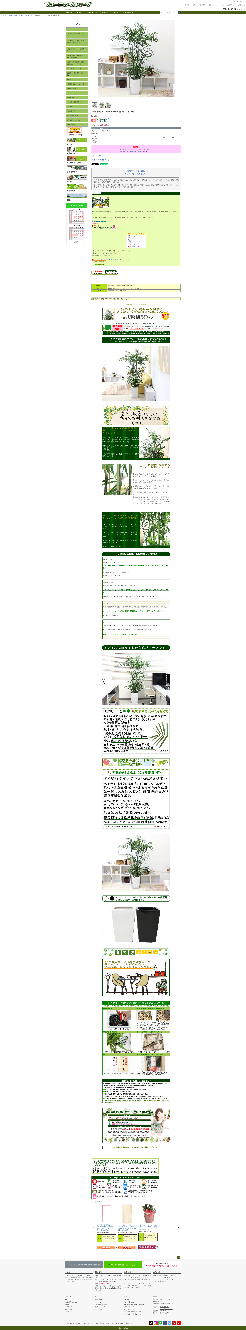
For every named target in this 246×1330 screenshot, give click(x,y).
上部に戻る (129, 1323)
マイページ (180, 5)
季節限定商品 (71, 97)
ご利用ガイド (210, 5)
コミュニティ (69, 1311)
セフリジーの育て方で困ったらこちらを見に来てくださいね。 (112, 259)
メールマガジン (220, 5)
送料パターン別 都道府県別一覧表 (134, 1304)
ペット (69, 93)
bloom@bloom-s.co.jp (166, 1309)
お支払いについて (129, 1307)
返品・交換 (127, 1272)
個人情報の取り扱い (117, 1323)
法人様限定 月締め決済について (133, 1311)
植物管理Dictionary (231, 5)
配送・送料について (130, 1302)
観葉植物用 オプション (74, 68)
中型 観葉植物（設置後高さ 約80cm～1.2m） (75, 56)
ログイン (172, 5)
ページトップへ (178, 1257)
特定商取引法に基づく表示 (101, 1323)
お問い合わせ (241, 5)
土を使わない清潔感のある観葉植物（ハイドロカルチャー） (75, 42)
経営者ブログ (69, 1304)
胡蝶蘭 (69, 79)
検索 (179, 12)
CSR (66, 1299)
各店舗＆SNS (69, 1307)
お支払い (68, 1272)
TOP (68, 29)
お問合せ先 (156, 1272)
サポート (127, 1296)
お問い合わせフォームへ (170, 1275)
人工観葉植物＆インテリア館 (75, 84)
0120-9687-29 (167, 1277)
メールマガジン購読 (101, 1304)
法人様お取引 (129, 12)
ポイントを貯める (100, 1309)
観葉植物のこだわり (73, 115)
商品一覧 (69, 12)
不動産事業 (68, 1309)
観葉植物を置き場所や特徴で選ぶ (75, 74)
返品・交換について (130, 1309)
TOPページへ (3, 15)
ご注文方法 (70, 106)
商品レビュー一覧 (100, 1307)
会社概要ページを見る (190, 5)
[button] (93, 1227)
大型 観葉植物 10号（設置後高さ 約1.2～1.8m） (21, 15)
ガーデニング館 (71, 88)
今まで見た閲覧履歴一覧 (74, 102)
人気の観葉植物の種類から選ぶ (75, 35)
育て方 (81, 12)
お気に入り (93, 12)
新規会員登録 (201, 5)
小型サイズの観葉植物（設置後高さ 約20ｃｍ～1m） (75, 63)
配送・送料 (98, 1272)
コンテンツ (69, 1296)
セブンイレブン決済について (132, 1314)
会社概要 (156, 1296)
